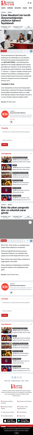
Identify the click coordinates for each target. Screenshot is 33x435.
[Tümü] (31, 153)
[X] (15, 377)
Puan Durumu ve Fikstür (8, 412)
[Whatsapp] (20, 377)
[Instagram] (18, 377)
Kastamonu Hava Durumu (25, 401)
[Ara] (28, 3)
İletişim (27, 380)
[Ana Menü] (30, 3)
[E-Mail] (11, 122)
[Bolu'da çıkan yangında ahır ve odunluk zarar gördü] (16, 229)
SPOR (30, 8)
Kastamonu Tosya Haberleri (20, 157)
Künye (22, 380)
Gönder (4, 144)
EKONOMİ (18, 8)
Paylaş (4, 50)
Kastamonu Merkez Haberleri (20, 172)
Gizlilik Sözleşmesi (15, 380)
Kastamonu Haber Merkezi (17, 112)
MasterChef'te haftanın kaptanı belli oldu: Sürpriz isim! (21, 168)
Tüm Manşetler (22, 412)
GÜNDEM (10, 8)
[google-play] (23, 421)
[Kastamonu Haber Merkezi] (5, 114)
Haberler (3, 12)
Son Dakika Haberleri (8, 415)
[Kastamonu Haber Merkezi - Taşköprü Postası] (7, 3)
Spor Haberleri (16, 188)
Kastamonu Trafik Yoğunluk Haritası (22, 407)
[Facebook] (12, 377)
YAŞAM (25, 8)
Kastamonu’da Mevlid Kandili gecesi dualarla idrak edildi (20, 176)
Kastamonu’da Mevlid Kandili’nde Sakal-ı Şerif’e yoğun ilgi (21, 161)
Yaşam (9, 12)
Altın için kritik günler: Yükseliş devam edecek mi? (20, 183)
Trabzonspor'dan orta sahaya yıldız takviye (20, 191)
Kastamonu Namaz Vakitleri (6, 407)
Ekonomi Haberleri (17, 180)
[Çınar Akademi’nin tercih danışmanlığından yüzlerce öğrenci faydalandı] (16, 39)
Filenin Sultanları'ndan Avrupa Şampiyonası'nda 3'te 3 (21, 198)
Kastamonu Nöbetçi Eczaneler (7, 402)
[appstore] (10, 421)
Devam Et (12, 119)
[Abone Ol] (31, 51)
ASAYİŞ (3, 8)
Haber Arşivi (7, 380)
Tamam (16, 433)
